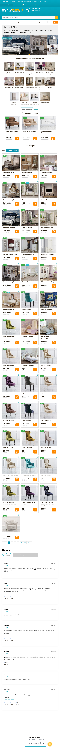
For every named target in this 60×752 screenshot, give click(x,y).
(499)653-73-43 (36, 9)
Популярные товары (27, 109)
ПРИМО (6, 33)
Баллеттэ (32, 33)
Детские (20, 22)
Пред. (4, 542)
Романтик (7, 30)
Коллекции (50, 22)
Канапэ (50, 30)
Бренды (56, 22)
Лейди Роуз (42, 30)
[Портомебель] (13, 10)
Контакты (45, 1)
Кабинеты (31, 22)
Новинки (36, 109)
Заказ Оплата (13, 1)
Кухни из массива (43, 22)
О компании (5, 1)
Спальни (16, 22)
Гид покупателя (28, 1)
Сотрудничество (37, 1)
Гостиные (11, 22)
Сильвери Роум (16, 30)
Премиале (40, 33)
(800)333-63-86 (36, 10)
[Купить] (17, 138)
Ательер (34, 30)
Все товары (5, 22)
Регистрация (4, 5)
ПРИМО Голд (14, 33)
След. (29, 542)
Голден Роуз (26, 30)
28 (21, 542)
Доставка (20, 1)
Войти (10, 5)
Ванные (36, 22)
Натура (48, 33)
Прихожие (25, 22)
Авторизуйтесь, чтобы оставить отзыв (25, 555)
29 (25, 542)
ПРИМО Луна (24, 33)
